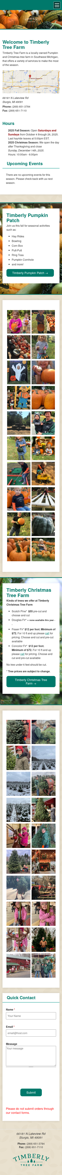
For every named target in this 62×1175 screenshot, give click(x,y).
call (47, 633)
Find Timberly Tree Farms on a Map (31, 81)
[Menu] (56, 5)
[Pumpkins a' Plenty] (43, 407)
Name (10, 1009)
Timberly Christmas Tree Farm (31, 681)
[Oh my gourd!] (18, 458)
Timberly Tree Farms (31, 1162)
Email (10, 1027)
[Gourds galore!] (18, 357)
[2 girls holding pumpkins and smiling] (18, 331)
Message (11, 1044)
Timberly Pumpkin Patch (28, 273)
